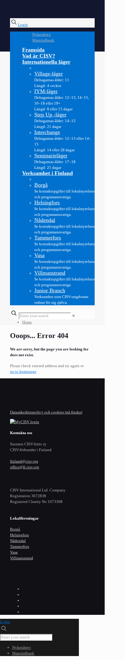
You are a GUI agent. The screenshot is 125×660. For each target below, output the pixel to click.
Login (23, 24)
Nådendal (18, 540)
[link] (73, 315)
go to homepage (23, 371)
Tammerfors (19, 546)
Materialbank (43, 40)
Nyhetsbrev (41, 34)
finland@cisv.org (24, 461)
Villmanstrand (21, 558)
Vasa (14, 552)
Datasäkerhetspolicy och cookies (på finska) (46, 412)
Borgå (15, 529)
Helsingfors (19, 535)
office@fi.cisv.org (24, 467)
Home (27, 322)
